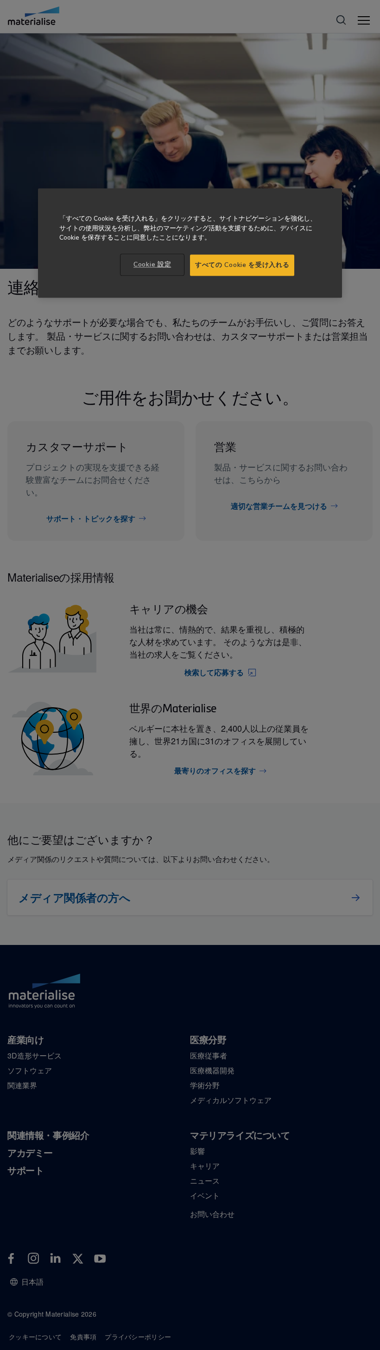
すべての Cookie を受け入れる (242, 265)
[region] (190, 243)
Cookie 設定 (152, 264)
